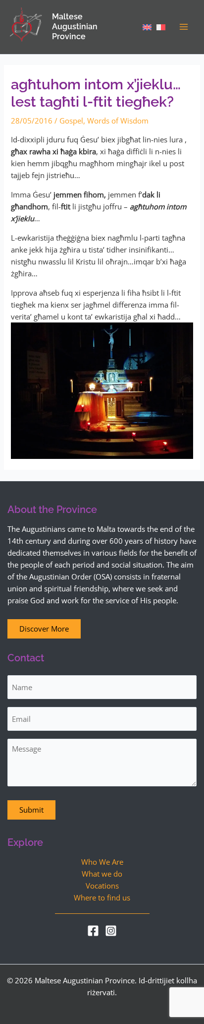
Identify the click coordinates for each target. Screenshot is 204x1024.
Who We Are (102, 862)
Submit (31, 810)
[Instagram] (111, 931)
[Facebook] (93, 931)
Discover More (44, 629)
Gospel (71, 121)
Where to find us (102, 897)
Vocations (102, 886)
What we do (102, 874)
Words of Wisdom (118, 121)
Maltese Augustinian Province (75, 26)
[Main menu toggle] (183, 26)
